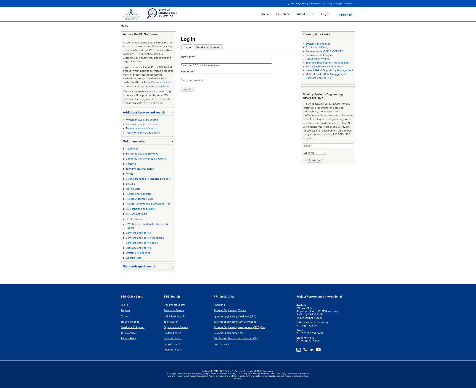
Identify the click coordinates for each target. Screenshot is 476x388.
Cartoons (131, 163)
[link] (148, 113)
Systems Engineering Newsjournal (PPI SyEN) (239, 327)
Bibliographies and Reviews (142, 153)
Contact (125, 316)
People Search (172, 344)
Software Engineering (138, 232)
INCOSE (130, 183)
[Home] (150, 14)
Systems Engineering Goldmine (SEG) (235, 316)
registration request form (154, 86)
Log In (325, 14)
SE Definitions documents (141, 208)
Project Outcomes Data (139, 198)
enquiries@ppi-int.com (309, 317)
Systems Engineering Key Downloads (235, 321)
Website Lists (133, 257)
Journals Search (173, 338)
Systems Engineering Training (230, 310)
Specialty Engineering (138, 247)
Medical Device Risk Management (326, 74)
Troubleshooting (130, 321)
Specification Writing (317, 59)
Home (265, 14)
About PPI (219, 304)
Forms (129, 173)
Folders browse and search (142, 119)
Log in (188, 47)
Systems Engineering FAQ (228, 333)
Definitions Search (174, 316)
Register (345, 15)
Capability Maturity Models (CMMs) (146, 158)
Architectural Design (317, 47)
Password (187, 71)
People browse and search (141, 128)
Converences (221, 344)
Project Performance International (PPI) (148, 203)
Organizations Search (176, 327)
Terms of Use (128, 333)
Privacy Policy (128, 338)
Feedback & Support (132, 327)
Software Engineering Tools (142, 242)
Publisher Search (173, 349)
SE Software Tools (136, 213)
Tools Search (171, 321)
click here (165, 82)
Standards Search (174, 310)
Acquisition (132, 148)
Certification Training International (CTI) (236, 338)
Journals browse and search (142, 124)
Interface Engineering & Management (327, 62)
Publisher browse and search (143, 132)
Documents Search (175, 304)
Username (187, 56)
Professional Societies (139, 193)
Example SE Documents (140, 168)
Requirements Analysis (319, 55)
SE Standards (134, 219)
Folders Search (172, 333)
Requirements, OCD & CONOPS (324, 51)
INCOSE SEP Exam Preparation (324, 66)
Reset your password (208, 47)
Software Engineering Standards (145, 237)
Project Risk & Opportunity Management (329, 70)
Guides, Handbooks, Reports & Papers (148, 178)
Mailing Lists (133, 188)
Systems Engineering (138, 252)
